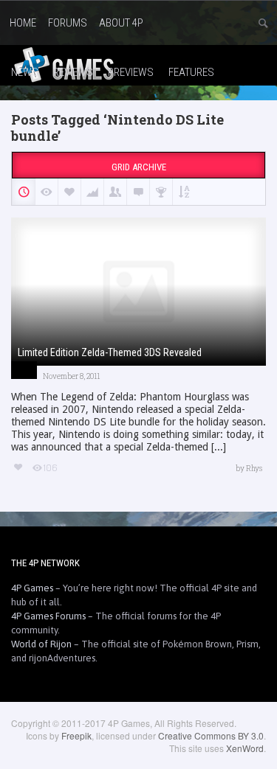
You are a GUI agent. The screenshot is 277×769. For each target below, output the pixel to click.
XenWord (245, 748)
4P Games (32, 588)
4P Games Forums (48, 616)
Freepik (76, 735)
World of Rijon (41, 644)
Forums (67, 22)
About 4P (121, 22)
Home (23, 22)
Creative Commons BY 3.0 (211, 735)
